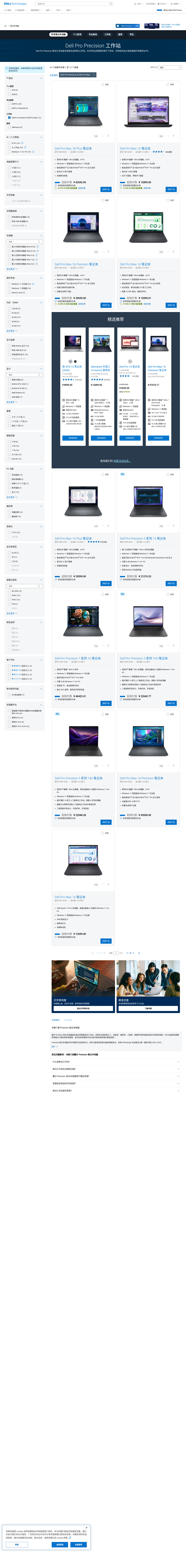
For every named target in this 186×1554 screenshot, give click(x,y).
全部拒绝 (60, 1545)
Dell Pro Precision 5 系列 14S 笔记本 (79, 778)
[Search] (39, 241)
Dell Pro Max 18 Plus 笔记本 (73, 148)
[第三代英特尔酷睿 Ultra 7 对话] (37, 259)
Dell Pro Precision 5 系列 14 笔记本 (143, 538)
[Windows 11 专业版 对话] (33, 284)
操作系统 (11, 278)
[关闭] (86, 1527)
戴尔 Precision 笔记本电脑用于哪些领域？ (71, 1076)
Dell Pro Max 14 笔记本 (135, 264)
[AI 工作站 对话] (25, 147)
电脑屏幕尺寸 (13, 162)
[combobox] (74, 4)
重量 (9, 411)
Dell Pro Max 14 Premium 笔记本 (141, 778)
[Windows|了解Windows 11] (128, 26)
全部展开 (56, 1020)
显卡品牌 (11, 340)
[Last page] (139, 953)
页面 (110, 953)
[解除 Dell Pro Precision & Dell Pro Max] (94, 74)
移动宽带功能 (13, 689)
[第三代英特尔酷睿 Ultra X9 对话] (38, 247)
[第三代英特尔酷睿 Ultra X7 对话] (38, 251)
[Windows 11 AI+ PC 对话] (33, 152)
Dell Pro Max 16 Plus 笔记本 (73, 538)
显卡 (9, 369)
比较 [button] (107, 84)
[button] (139, 3)
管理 (17, 1545)
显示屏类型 (12, 547)
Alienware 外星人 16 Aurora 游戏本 (100, 368)
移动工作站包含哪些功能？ (65, 1069)
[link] (151, 3)
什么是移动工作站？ (62, 1062)
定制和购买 (72, 438)
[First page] (92, 953)
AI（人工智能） (13, 137)
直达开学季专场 (83, 1008)
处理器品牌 (12, 211)
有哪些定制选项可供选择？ (65, 1083)
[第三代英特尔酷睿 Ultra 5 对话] (37, 264)
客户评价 (11, 660)
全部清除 (54, 75)
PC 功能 (10, 469)
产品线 (10, 78)
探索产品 (106, 189)
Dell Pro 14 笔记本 (129, 366)
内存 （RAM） (13, 302)
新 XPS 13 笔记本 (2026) (72, 368)
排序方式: (154, 67)
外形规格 (11, 195)
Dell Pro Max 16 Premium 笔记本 (76, 264)
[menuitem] (21, 10)
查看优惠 (81, 188)
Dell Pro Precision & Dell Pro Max (75, 75)
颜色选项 (11, 622)
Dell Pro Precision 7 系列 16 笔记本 (78, 658)
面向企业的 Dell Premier (172, 10)
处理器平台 (12, 705)
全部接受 (78, 1545)
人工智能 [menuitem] (7, 10)
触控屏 (10, 506)
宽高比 (10, 526)
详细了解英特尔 (166, 27)
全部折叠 (68, 1020)
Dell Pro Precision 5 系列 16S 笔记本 (144, 658)
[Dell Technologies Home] (15, 3)
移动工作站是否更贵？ (63, 1091)
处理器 (10, 235)
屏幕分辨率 (12, 580)
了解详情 (148, 1008)
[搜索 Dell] (111, 4)
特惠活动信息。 (122, 461)
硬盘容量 (11, 435)
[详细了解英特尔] (152, 25)
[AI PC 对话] (22, 143)
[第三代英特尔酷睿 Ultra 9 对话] (37, 255)
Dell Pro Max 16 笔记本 (135, 148)
